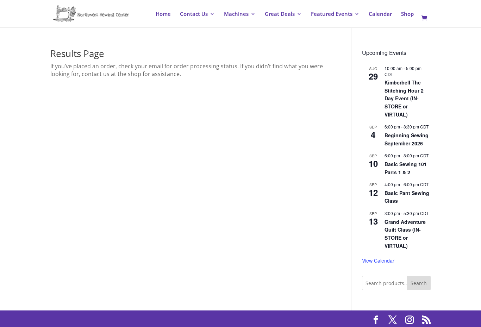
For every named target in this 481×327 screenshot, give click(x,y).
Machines (236, 14)
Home (163, 14)
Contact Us (194, 14)
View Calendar (378, 260)
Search (419, 283)
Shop (407, 14)
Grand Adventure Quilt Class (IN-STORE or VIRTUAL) (405, 233)
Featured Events (331, 14)
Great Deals (280, 14)
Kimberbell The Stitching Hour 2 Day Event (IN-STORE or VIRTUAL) (404, 98)
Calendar (380, 14)
